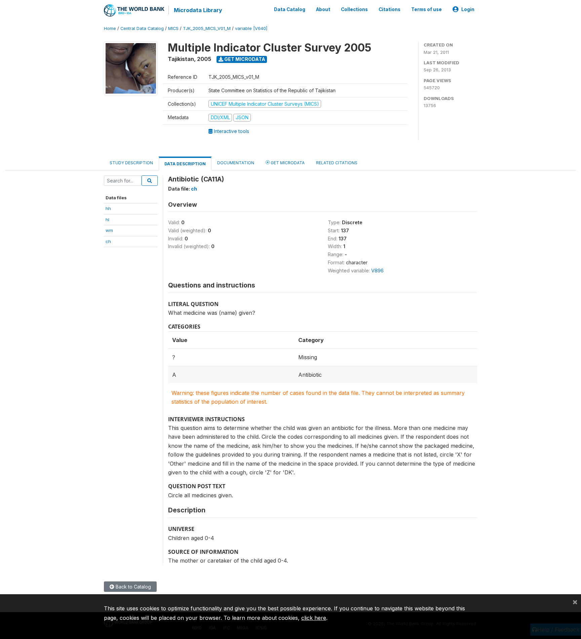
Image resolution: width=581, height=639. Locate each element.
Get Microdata (244, 59)
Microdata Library (198, 10)
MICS (173, 28)
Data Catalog (289, 9)
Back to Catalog (132, 587)
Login (467, 9)
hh (108, 208)
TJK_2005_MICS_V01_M (207, 28)
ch (108, 241)
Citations (389, 9)
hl (107, 219)
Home (110, 28)
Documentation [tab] (235, 162)
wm (109, 230)
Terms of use (426, 9)
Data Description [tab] (185, 163)
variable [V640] (251, 28)
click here (313, 617)
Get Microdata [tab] (287, 162)
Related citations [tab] (336, 162)
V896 (377, 270)
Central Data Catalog (142, 28)
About (323, 9)
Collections (354, 9)
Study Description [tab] (131, 162)
